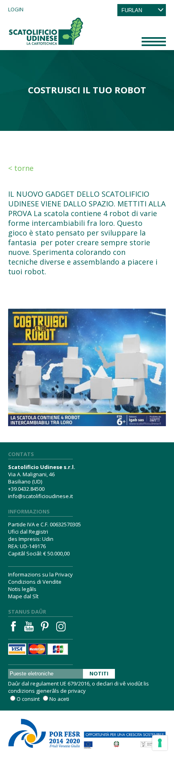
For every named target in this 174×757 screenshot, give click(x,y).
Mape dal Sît (23, 596)
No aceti (59, 698)
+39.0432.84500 (26, 488)
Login (15, 9)
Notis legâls (22, 589)
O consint (28, 698)
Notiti (98, 673)
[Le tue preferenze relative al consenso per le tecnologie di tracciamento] (160, 743)
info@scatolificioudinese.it (40, 496)
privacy (77, 690)
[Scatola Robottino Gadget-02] (87, 358)
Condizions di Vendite (35, 581)
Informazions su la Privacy (40, 574)
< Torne (21, 168)
